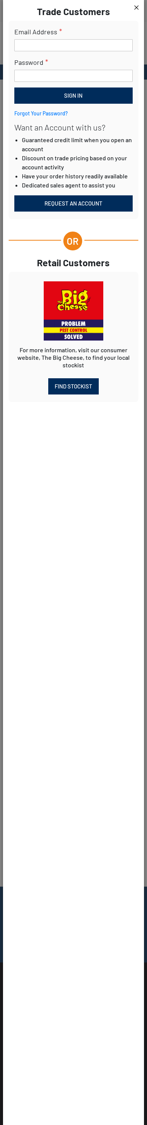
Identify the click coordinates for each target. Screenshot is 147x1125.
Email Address (35, 32)
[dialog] (73, 562)
